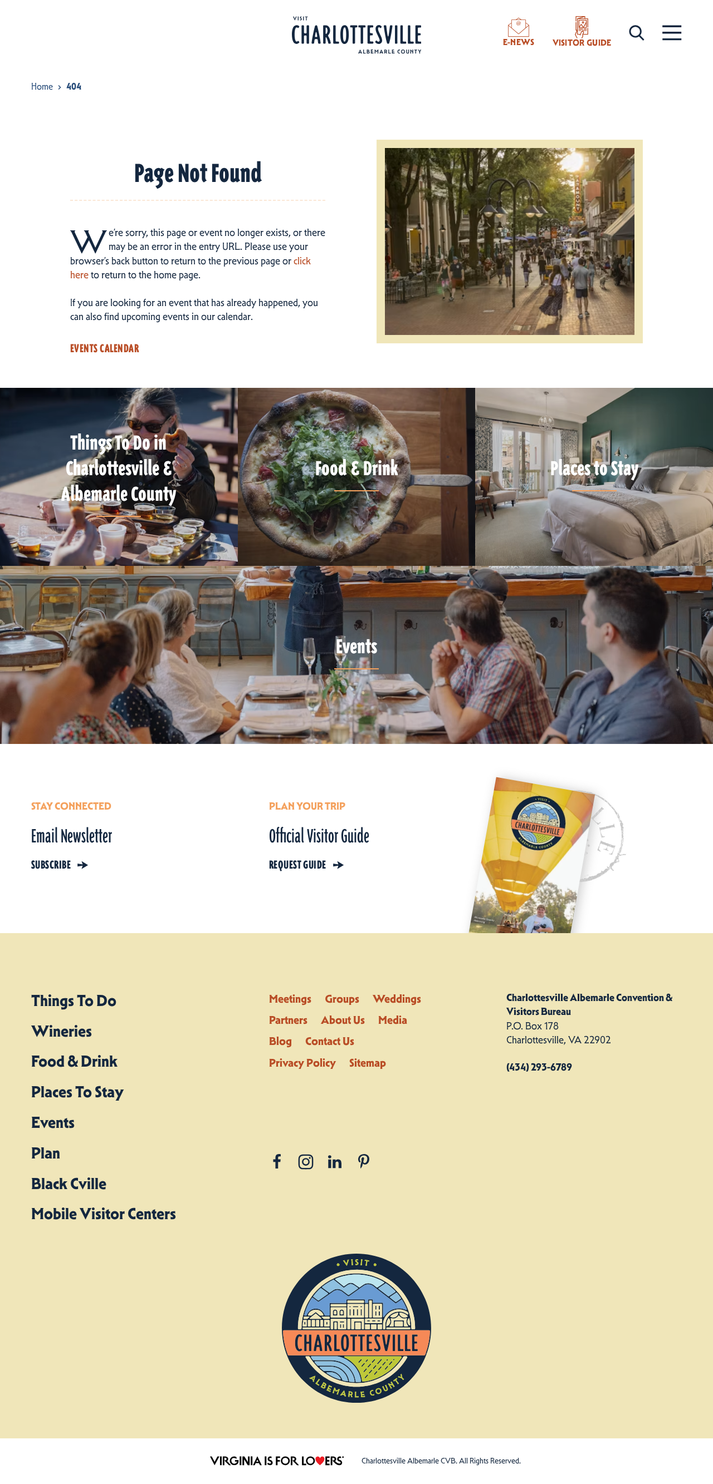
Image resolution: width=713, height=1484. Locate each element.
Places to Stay (77, 1091)
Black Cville (68, 1183)
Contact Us (329, 1041)
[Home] (356, 35)
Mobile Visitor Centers (103, 1213)
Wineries (61, 1031)
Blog (280, 1041)
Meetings (290, 998)
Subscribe (51, 864)
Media (392, 1020)
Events (53, 1122)
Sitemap (367, 1062)
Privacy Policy (302, 1062)
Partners (288, 1020)
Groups (342, 998)
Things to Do (73, 1000)
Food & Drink (74, 1061)
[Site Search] (636, 32)
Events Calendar (104, 348)
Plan (45, 1152)
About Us (343, 1020)
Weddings (397, 998)
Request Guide (297, 864)
